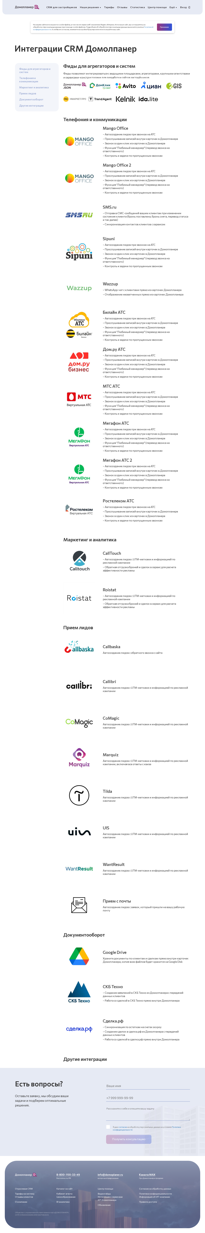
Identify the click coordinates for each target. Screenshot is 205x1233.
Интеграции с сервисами (110, 1196)
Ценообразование (65, 1196)
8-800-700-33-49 (68, 1174)
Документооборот (31, 99)
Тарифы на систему (24, 1193)
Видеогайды (104, 1193)
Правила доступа (148, 1201)
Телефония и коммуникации (28, 79)
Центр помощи (105, 1188)
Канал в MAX (147, 1174)
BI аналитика (62, 1201)
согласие (123, 1127)
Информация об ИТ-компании (154, 1196)
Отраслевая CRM (24, 1188)
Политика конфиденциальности (155, 1193)
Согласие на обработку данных (155, 1188)
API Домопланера (107, 1200)
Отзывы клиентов (24, 1196)
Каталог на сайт (64, 1188)
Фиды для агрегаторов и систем (34, 70)
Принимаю (164, 27)
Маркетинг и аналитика (34, 87)
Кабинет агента (64, 1193)
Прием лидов (27, 93)
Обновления (104, 1205)
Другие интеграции (31, 105)
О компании (21, 1201)
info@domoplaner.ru (110, 1174)
